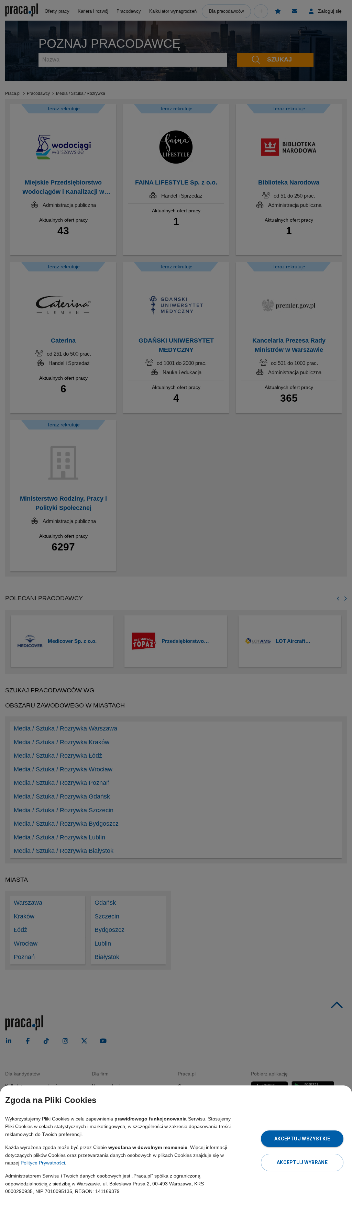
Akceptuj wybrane (302, 1162)
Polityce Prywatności (43, 1162)
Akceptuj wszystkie (302, 1138)
